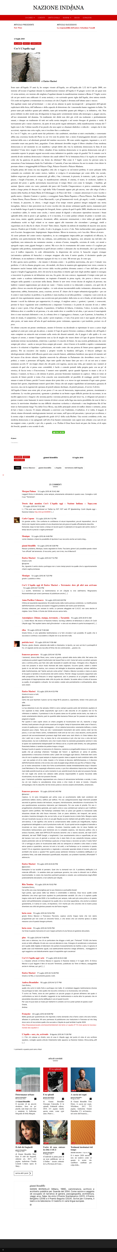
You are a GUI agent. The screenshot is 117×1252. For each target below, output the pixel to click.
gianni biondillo (50, 457)
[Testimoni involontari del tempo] (83, 1132)
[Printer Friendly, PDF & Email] (58, 433)
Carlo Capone (28, 518)
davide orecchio (76, 1152)
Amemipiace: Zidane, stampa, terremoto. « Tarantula (45, 617)
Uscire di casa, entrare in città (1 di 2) (54, 1148)
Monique (26, 536)
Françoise (26, 1013)
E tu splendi (48, 1094)
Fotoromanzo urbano (25, 1094)
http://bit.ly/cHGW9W (43, 512)
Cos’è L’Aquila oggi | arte (33, 957)
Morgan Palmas (29, 491)
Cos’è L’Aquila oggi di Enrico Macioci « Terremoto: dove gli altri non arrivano (59, 585)
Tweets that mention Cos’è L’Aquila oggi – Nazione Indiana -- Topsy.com (59, 503)
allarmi (18, 43)
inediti (26, 43)
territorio (36, 43)
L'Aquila (58, 468)
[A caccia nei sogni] (83, 1079)
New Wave (18, 28)
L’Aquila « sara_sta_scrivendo (35, 1034)
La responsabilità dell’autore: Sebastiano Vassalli (76, 28)
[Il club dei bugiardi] (28, 1132)
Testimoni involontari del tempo (82, 1148)
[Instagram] (31, 1204)
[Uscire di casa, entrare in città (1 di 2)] (55, 1132)
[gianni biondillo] (21, 1195)
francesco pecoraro (30, 654)
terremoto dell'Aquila (74, 468)
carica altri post (21, 1173)
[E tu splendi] (55, 1079)
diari (73, 1143)
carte (18, 1090)
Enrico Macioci (29, 468)
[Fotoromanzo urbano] (28, 1079)
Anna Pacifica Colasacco (33, 600)
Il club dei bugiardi (24, 1147)
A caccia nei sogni (78, 1094)
